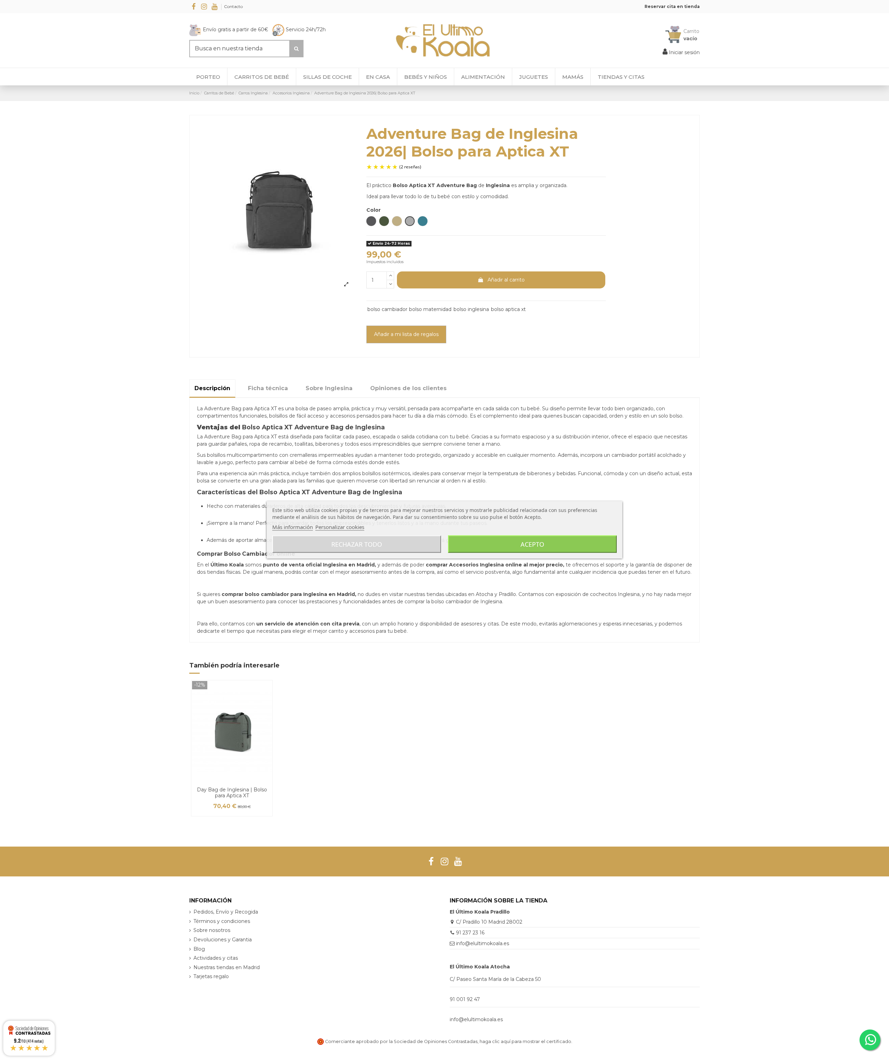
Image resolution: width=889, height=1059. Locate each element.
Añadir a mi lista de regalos (406, 334)
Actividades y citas (215, 958)
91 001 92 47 (465, 999)
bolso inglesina (471, 309)
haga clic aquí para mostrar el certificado (525, 1041)
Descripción (212, 388)
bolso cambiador (387, 309)
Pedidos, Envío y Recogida (225, 912)
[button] (620, 76)
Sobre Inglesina (329, 388)
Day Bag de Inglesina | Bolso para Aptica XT (232, 793)
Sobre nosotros (211, 930)
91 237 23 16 (470, 933)
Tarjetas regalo (211, 976)
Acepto (532, 544)
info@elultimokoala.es (482, 943)
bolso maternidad (430, 309)
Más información (292, 526)
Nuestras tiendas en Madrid (226, 967)
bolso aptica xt (508, 309)
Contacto (233, 6)
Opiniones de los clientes (408, 388)
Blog (199, 949)
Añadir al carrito (506, 280)
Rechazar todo (356, 544)
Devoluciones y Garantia (222, 939)
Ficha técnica (268, 388)
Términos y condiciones (221, 921)
